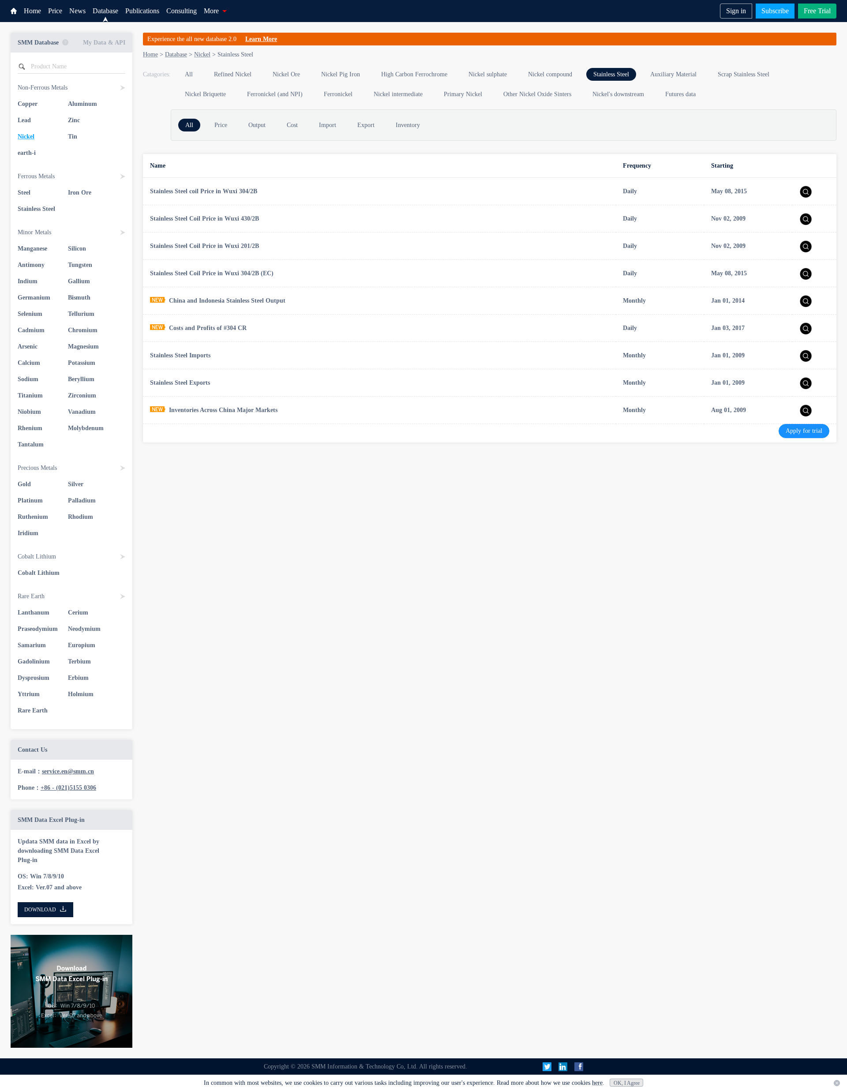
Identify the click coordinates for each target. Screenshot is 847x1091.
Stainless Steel (36, 209)
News (77, 11)
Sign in (736, 11)
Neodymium (84, 629)
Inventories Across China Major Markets (223, 410)
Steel (24, 192)
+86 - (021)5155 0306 (68, 787)
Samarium (32, 645)
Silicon (77, 248)
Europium (81, 645)
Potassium (81, 363)
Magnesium (83, 346)
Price (55, 11)
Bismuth (79, 297)
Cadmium (31, 330)
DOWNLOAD (40, 910)
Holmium (81, 694)
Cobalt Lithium (39, 573)
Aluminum (82, 104)
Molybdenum (86, 428)
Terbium (79, 661)
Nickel (26, 136)
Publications (142, 11)
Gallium (79, 281)
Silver (75, 484)
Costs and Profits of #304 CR (208, 328)
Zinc (74, 120)
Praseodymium (38, 629)
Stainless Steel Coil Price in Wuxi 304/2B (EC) (212, 273)
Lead (24, 120)
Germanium (34, 297)
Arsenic (27, 346)
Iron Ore (79, 192)
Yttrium (29, 694)
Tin (72, 136)
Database (105, 11)
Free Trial (817, 11)
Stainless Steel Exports (180, 382)
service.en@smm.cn (68, 771)
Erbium (78, 678)
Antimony (31, 265)
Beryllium (81, 379)
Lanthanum (33, 612)
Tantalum (31, 444)
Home (32, 11)
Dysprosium (33, 678)
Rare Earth (33, 710)
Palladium (82, 500)
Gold (24, 484)
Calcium (29, 363)
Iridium (28, 533)
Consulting (181, 11)
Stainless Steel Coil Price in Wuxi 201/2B (204, 246)
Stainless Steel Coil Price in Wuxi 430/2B (204, 218)
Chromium (82, 330)
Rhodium (80, 517)
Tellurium (81, 314)
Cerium (78, 612)
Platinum (30, 500)
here (597, 1083)
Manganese (32, 248)
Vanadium (82, 412)
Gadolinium (34, 661)
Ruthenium (33, 517)
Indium (27, 281)
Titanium (30, 395)
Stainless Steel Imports (180, 355)
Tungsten (80, 265)
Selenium (30, 314)
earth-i (27, 153)
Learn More (261, 39)
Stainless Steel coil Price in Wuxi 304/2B (203, 191)
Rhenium (30, 428)
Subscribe (775, 11)
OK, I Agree (627, 1083)
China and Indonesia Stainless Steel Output (227, 300)
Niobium (29, 412)
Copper (27, 104)
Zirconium (82, 395)
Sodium (28, 379)
